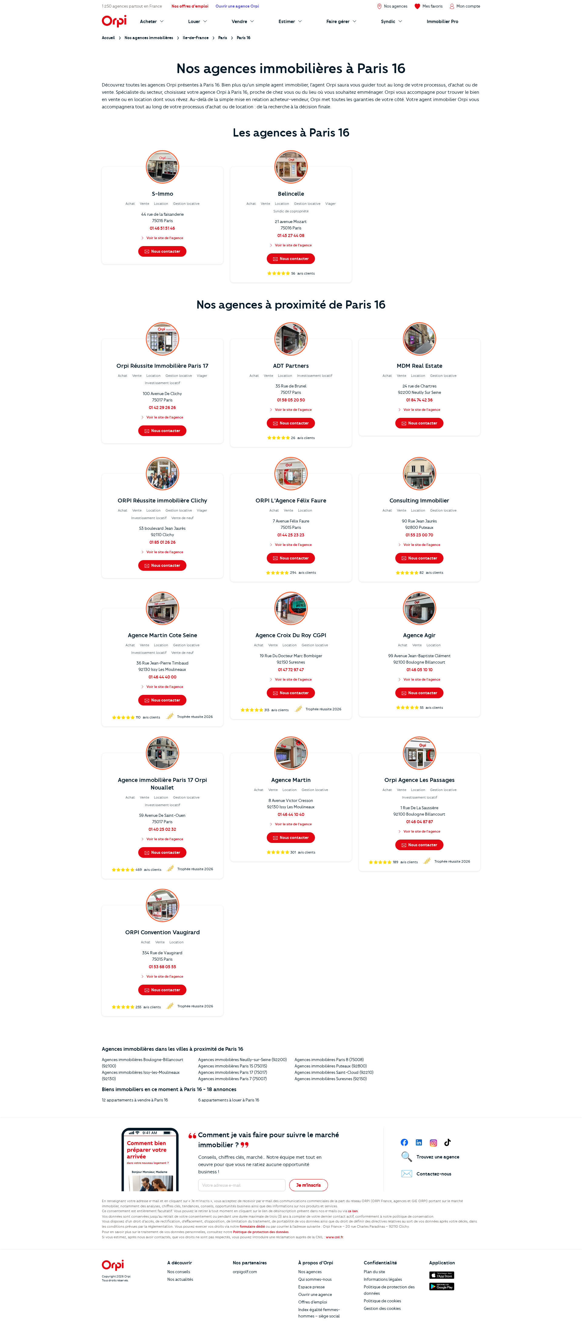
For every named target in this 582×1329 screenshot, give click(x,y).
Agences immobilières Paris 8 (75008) (329, 1059)
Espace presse (311, 1286)
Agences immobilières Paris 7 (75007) (232, 1078)
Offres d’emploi (312, 1302)
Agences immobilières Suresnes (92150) (331, 1078)
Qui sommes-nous (315, 1279)
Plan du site (374, 1271)
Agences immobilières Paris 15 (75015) (232, 1066)
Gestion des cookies (382, 1308)
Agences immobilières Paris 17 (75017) (232, 1072)
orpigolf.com (245, 1271)
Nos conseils (178, 1271)
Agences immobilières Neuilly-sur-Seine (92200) (242, 1059)
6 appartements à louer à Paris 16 (228, 1099)
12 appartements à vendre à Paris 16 (135, 1099)
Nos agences (310, 1271)
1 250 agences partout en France (132, 6)
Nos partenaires (250, 1263)
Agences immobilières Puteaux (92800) (331, 1066)
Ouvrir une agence (315, 1294)
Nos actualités (180, 1279)
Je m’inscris (308, 1185)
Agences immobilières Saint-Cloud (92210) (334, 1072)
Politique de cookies (382, 1300)
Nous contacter (165, 251)
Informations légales (383, 1279)
